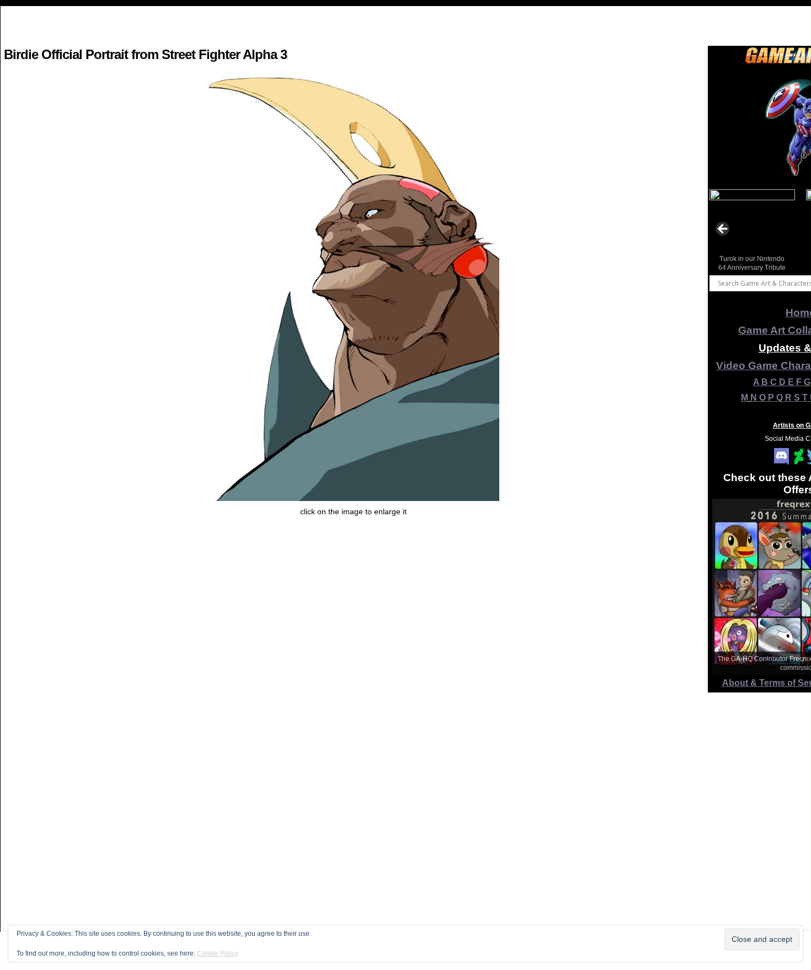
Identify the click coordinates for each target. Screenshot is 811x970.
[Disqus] (353, 824)
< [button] (723, 229)
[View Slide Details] (752, 232)
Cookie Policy (217, 953)
